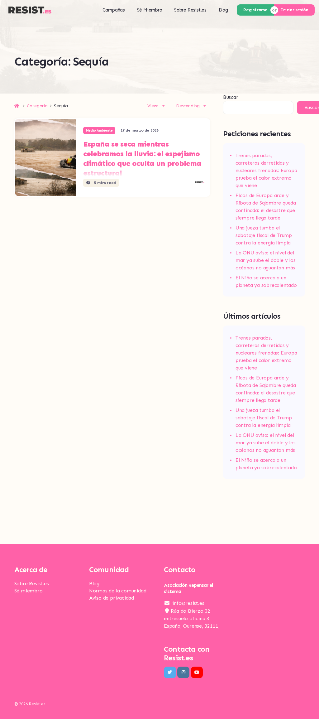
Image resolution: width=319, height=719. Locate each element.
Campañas (113, 10)
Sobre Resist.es (190, 10)
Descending (188, 106)
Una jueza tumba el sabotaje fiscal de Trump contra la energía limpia (264, 235)
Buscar (230, 97)
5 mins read (104, 183)
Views (153, 106)
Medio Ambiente (99, 130)
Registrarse (255, 9)
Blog (223, 10)
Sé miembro (28, 591)
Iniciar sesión (294, 9)
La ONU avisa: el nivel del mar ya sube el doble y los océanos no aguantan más (266, 260)
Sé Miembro (149, 10)
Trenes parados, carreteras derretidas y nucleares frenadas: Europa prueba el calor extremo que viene (266, 170)
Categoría (37, 106)
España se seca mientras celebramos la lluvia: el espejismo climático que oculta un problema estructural (142, 158)
